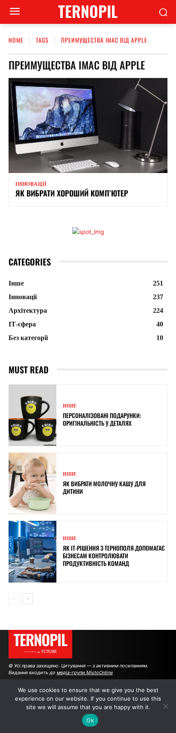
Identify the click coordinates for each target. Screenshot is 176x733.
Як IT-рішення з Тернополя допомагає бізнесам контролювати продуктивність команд (113, 555)
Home (16, 39)
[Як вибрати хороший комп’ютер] (88, 125)
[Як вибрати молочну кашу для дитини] (32, 483)
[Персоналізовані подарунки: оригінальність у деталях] (32, 415)
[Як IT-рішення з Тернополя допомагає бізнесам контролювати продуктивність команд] (32, 552)
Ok (90, 720)
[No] (165, 706)
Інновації (31, 184)
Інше (69, 406)
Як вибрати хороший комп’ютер (71, 193)
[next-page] (27, 598)
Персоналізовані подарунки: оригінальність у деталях (102, 419)
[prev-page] (14, 598)
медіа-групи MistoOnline (85, 672)
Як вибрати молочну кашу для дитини (104, 487)
